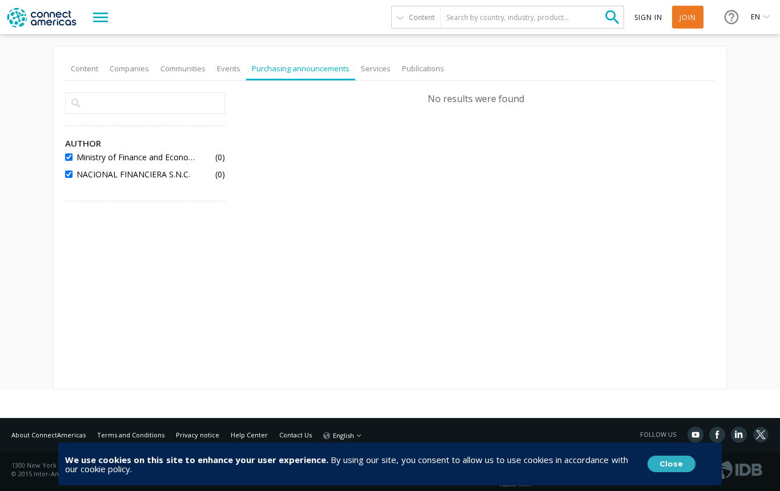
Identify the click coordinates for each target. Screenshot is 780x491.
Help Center (249, 435)
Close (671, 463)
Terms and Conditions (130, 435)
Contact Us (295, 435)
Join (688, 17)
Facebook (717, 435)
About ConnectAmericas (48, 435)
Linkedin (739, 435)
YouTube (695, 435)
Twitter (761, 435)
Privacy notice (197, 435)
